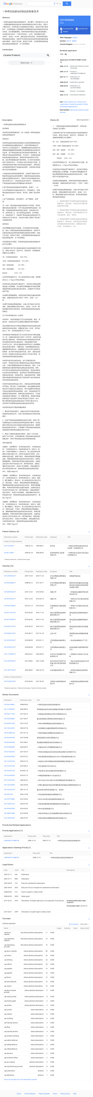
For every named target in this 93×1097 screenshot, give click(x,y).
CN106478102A (9, 737)
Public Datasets (44, 1094)
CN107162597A (9, 752)
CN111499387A (9, 709)
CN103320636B (9, 756)
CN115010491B (9, 728)
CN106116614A (9, 612)
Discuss (63, 112)
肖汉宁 (68, 41)
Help (74, 1094)
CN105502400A (9, 808)
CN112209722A (9, 789)
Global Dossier (83, 110)
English (75, 37)
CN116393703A (9, 818)
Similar (65, 31)
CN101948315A (9, 733)
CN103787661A (9, 599)
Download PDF (68, 29)
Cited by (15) (81, 102)
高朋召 (74, 41)
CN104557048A (9, 606)
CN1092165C (8, 794)
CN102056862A (9, 583)
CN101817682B (9, 799)
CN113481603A (9, 661)
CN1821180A (8, 553)
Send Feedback (29, 1094)
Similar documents (75, 104)
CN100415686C (9, 704)
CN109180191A (9, 647)
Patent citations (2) (70, 102)
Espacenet (73, 110)
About (19, 1094)
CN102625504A (9, 742)
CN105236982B (9, 719)
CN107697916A (9, 771)
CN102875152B (9, 723)
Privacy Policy (65, 1094)
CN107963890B (9, 747)
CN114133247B (9, 761)
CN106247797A (9, 626)
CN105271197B (9, 714)
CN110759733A (9, 780)
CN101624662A (9, 775)
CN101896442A (9, 576)
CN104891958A (9, 813)
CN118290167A (9, 804)
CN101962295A (9, 681)
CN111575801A (9, 654)
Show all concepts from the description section (20, 1079)
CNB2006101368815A (11, 840)
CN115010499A (9, 785)
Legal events (64, 104)
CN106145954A (9, 619)
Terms (55, 1094)
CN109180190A (9, 640)
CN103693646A (9, 592)
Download (74, 924)
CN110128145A (9, 766)
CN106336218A (9, 633)
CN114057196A (9, 670)
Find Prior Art (83, 29)
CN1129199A (8, 546)
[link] (9, 933)
